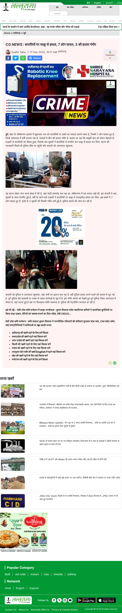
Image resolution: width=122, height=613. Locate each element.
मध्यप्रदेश (47, 21)
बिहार (31, 21)
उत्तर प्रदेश (12, 21)
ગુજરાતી (109, 2)
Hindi (8, 588)
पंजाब (65, 21)
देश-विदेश (70, 7)
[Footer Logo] (18, 600)
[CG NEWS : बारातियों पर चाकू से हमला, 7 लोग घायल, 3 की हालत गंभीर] (8, 58)
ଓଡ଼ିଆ (119, 2)
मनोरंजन (85, 7)
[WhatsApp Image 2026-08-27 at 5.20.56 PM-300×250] (61, 245)
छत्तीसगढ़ (57, 21)
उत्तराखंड (23, 21)
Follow (37, 58)
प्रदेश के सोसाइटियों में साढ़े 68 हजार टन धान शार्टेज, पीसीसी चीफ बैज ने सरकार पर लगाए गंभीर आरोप (79, 477)
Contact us (10, 609)
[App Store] (106, 600)
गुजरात (98, 21)
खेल (110, 7)
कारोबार (112, 21)
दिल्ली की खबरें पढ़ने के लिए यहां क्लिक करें (31, 344)
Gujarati (34, 588)
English (97, 2)
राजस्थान (90, 21)
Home (7, 33)
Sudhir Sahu (19, 52)
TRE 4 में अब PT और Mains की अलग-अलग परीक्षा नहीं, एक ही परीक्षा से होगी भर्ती (72, 459)
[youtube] (70, 600)
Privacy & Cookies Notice (64, 609)
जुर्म (105, 21)
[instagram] (65, 600)
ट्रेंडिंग (99, 7)
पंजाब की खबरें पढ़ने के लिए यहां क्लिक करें (31, 348)
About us (23, 609)
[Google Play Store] (86, 600)
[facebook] (54, 600)
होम (57, 7)
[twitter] (59, 600)
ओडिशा (81, 21)
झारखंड (38, 21)
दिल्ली (4, 21)
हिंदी (88, 2)
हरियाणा (72, 21)
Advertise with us (40, 609)
